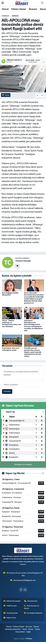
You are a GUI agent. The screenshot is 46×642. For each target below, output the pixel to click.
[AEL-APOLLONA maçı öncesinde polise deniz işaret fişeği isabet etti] (23, 78)
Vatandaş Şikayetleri (13, 629)
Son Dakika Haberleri (34, 613)
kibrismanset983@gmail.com (25, 580)
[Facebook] (21, 590)
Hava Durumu (32, 601)
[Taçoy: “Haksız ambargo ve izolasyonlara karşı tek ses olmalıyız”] (12, 313)
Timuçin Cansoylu (23, 261)
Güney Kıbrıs (20, 632)
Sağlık (28, 632)
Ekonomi (33, 9)
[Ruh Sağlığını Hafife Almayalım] (12, 285)
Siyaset (36, 626)
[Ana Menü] (3, 3)
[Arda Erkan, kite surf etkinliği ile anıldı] (12, 341)
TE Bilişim (28, 639)
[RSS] (25, 590)
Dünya (30, 629)
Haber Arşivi (11, 618)
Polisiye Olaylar (18, 9)
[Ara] (42, 3)
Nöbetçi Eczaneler (13, 601)
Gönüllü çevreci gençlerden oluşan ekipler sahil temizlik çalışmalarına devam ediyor (32, 352)
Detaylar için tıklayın (23, 465)
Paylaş (7, 95)
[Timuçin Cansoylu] (7, 262)
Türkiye (37, 629)
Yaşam (24, 629)
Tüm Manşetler (12, 613)
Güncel (5, 9)
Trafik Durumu (11, 606)
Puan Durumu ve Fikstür (31, 607)
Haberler (5, 16)
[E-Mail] (17, 266)
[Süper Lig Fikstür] (43, 473)
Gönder (7, 391)
